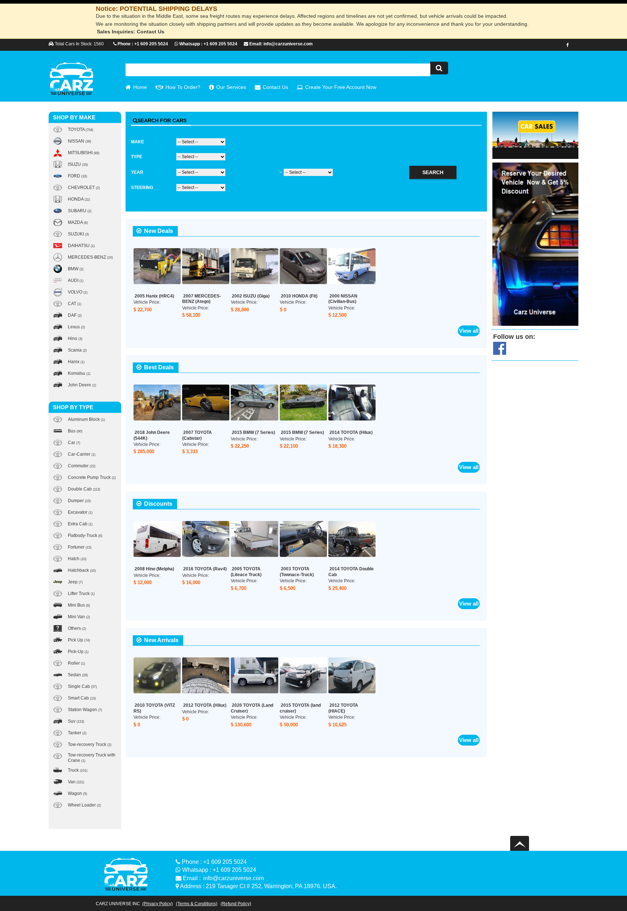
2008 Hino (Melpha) (154, 568)
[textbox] (278, 69)
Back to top (520, 843)
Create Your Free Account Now (340, 87)
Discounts (158, 504)
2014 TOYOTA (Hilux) (351, 432)
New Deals (158, 231)
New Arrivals (161, 640)
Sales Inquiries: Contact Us (130, 31)
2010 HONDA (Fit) (299, 296)
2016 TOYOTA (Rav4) (205, 568)
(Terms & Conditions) (196, 903)
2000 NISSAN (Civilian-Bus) (342, 299)
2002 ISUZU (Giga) (251, 296)
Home (140, 87)
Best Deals (159, 367)
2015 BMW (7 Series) (253, 432)
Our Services (231, 87)
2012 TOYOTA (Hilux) (204, 705)
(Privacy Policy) (157, 903)
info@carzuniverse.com (233, 878)
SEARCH (432, 172)
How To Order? (182, 87)
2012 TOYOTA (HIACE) (343, 708)
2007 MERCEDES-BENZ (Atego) (201, 299)
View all (469, 331)
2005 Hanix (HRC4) (154, 296)
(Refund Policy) (236, 903)
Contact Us (275, 87)
